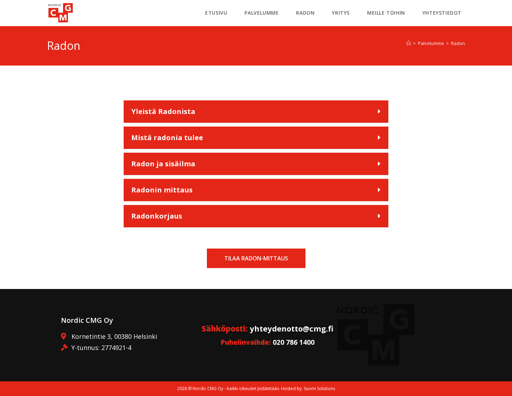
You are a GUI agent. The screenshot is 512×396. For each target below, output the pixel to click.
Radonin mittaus (162, 190)
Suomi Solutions (319, 388)
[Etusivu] (408, 43)
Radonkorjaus (156, 216)
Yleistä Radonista (163, 111)
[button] (256, 111)
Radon (458, 43)
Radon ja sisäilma (163, 163)
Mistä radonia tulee (167, 137)
